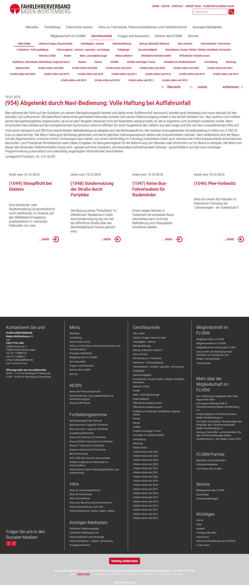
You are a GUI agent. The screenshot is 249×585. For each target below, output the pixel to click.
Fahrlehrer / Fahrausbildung (148, 362)
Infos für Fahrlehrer (79, 498)
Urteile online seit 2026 (145, 451)
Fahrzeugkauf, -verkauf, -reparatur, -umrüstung (158, 366)
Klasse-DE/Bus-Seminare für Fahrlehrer (91, 441)
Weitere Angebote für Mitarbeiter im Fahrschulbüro (89, 464)
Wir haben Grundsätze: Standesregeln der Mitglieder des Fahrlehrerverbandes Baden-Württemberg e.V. (219, 425)
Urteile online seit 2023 (145, 464)
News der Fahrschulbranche (84, 391)
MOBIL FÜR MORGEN (208, 358)
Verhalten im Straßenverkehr (148, 435)
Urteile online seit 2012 (145, 509)
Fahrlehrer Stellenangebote (84, 528)
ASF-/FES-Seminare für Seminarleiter (89, 458)
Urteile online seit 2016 (145, 493)
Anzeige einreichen (79, 545)
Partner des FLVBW (80, 369)
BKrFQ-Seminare (78, 453)
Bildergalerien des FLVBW (210, 490)
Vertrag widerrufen (206, 532)
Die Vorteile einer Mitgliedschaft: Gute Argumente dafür (217, 398)
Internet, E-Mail (141, 386)
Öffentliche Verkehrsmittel (147, 403)
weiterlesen (231, 87)
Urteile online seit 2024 (145, 459)
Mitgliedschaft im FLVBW (83, 357)
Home (199, 520)
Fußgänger (139, 370)
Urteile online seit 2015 (145, 497)
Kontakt (200, 528)
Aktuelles (74, 333)
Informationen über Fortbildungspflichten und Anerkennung (94, 471)
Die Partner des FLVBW (209, 468)
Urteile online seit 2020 (145, 476)
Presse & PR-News (79, 403)
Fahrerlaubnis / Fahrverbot (147, 358)
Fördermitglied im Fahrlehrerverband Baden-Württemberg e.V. (216, 416)
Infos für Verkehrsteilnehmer (85, 490)
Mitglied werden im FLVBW (211, 343)
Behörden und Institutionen (211, 460)
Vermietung (139, 439)
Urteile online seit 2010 (145, 518)
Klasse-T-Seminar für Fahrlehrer (86, 445)
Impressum (202, 536)
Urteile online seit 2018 (145, 484)
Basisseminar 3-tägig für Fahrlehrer (88, 424)
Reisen (136, 418)
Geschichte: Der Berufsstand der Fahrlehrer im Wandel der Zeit (214, 353)
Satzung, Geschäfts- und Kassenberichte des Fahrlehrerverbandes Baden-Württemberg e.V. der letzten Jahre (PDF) (218, 435)
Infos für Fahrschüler (80, 494)
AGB (198, 524)
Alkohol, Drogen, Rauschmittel (149, 337)
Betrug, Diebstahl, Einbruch (147, 350)
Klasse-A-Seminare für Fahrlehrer (87, 449)
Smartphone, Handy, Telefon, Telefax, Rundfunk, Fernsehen (159, 381)
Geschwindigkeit (142, 375)
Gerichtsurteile (77, 361)
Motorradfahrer (141, 398)
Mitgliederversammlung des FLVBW (216, 347)
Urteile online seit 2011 (145, 514)
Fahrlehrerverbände (206, 464)
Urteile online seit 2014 (145, 501)
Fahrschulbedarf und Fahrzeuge (86, 536)
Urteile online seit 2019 (145, 480)
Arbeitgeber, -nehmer (144, 341)
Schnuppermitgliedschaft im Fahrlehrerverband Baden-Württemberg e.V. (217, 407)
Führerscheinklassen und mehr (86, 506)
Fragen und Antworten (81, 365)
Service (73, 374)
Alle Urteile (139, 333)
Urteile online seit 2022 (145, 468)
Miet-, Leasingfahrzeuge (146, 394)
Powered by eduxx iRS (124, 582)
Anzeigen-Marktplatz (80, 353)
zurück (202, 87)
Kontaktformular (19, 363)
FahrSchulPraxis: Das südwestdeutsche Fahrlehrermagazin (91, 397)
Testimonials (203, 363)
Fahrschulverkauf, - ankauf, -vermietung (91, 541)
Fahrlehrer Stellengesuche (83, 532)
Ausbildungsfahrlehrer (81, 433)
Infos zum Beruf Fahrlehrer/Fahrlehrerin (90, 502)
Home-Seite (83, 574)
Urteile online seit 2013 (145, 505)
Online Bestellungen (207, 498)
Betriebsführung (141, 345)
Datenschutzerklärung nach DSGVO (215, 541)
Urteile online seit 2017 (145, 489)
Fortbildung (75, 337)
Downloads (202, 494)
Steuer (136, 422)
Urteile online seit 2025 (145, 455)
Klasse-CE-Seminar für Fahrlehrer (87, 437)
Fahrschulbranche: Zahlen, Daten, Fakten (91, 510)
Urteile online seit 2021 (145, 472)
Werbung (138, 443)
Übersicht (174, 87)
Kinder (136, 390)
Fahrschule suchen (79, 341)
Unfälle (137, 426)
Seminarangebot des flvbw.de (85, 420)
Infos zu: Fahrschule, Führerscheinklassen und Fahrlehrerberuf (94, 347)
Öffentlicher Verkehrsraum (147, 407)
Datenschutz (140, 447)
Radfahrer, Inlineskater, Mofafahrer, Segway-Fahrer (157, 413)
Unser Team (203, 545)
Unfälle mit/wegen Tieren (147, 431)
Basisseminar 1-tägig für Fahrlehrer (88, 429)
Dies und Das (140, 354)
